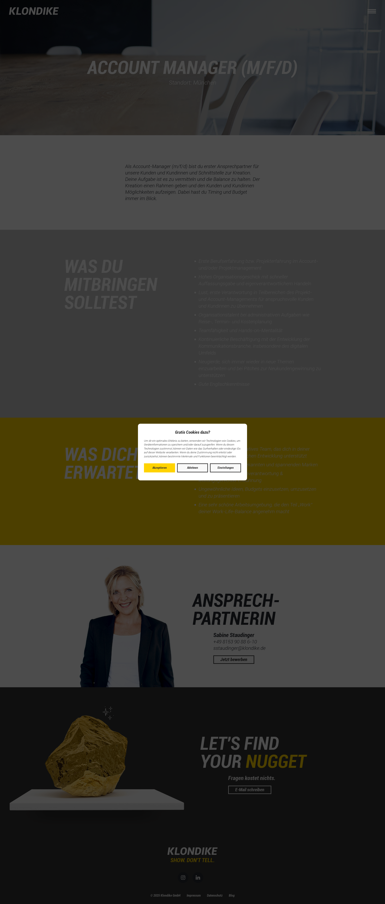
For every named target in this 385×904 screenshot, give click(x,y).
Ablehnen (192, 468)
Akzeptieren (159, 468)
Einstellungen (226, 468)
